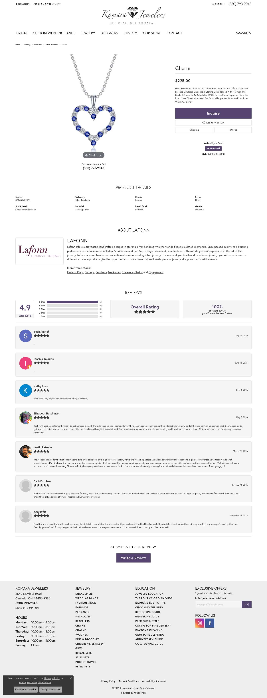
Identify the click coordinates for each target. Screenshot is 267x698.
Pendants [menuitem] (82, 612)
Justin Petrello (43, 447)
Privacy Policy (108, 681)
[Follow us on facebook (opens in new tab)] (209, 623)
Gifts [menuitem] (79, 648)
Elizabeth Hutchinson (47, 413)
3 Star (42, 309)
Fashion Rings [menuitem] (85, 603)
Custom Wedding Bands (54, 33)
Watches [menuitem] (81, 634)
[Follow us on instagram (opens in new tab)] (199, 623)
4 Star (42, 305)
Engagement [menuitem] (84, 593)
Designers (109, 33)
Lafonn (138, 200)
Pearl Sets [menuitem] (82, 666)
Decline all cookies (26, 689)
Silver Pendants (52, 44)
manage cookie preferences (35, 682)
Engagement (156, 272)
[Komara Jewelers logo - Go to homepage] (133, 15)
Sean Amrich (42, 331)
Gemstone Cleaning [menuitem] (149, 634)
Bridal (21, 33)
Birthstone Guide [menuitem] (148, 612)
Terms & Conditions (129, 681)
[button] (22, 4)
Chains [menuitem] (80, 625)
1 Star (42, 316)
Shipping (194, 129)
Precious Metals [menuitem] (147, 621)
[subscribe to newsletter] (247, 604)
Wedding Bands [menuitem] (86, 598)
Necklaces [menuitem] (83, 616)
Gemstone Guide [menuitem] (147, 616)
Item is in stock (213, 148)
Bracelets (127, 272)
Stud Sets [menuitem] (82, 657)
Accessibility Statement (154, 681)
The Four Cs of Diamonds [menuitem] (153, 598)
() (101, 301)
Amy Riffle (40, 512)
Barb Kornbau (42, 481)
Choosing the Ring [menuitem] (149, 607)
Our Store (152, 33)
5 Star (42, 301)
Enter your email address (210, 598)
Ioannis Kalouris (44, 359)
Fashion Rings (75, 272)
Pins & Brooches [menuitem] (87, 639)
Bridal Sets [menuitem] (83, 653)
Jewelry (88, 33)
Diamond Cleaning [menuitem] (149, 630)
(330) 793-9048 (93, 168)
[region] (93, 105)
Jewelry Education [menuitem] (149, 593)
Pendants (38, 44)
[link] (47, 4)
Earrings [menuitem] (81, 607)
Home (17, 44)
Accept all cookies (51, 689)
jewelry (27, 44)
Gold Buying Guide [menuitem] (149, 643)
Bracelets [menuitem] (82, 621)
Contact (174, 33)
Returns (233, 129)
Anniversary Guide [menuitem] (149, 639)
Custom (130, 33)
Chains (138, 272)
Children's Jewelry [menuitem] (89, 643)
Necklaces (114, 272)
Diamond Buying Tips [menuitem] (150, 603)
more (188, 101)
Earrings (89, 272)
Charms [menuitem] (80, 630)
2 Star (42, 312)
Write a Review (133, 558)
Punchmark (139, 693)
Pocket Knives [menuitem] (85, 662)
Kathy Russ (41, 386)
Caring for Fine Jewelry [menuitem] (153, 625)
